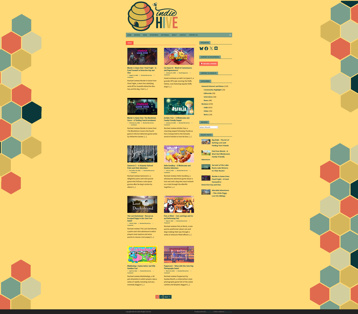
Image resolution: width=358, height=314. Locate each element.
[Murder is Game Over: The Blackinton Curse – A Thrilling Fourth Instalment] (142, 106)
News (145, 35)
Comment (130, 77)
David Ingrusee (183, 73)
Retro (206, 114)
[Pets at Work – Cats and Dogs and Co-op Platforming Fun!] (179, 204)
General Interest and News (212, 86)
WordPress (209, 312)
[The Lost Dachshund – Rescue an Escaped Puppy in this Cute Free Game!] (142, 204)
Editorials (165, 35)
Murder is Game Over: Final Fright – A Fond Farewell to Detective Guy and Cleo (141, 70)
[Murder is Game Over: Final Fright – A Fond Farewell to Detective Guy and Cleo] (142, 56)
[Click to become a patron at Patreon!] (208, 63)
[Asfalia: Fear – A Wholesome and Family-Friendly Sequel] (179, 106)
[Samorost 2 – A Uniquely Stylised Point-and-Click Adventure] (142, 154)
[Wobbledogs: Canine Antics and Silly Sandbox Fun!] (142, 254)
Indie (206, 107)
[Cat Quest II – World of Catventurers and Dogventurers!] (179, 56)
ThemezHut (228, 312)
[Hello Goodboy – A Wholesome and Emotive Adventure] (179, 154)
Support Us (193, 35)
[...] (146, 89)
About (174, 35)
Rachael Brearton (146, 75)
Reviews (137, 35)
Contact (183, 35)
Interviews (154, 35)
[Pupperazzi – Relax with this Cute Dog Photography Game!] (179, 254)
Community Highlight (213, 90)
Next (166, 297)
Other (206, 111)
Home (129, 35)
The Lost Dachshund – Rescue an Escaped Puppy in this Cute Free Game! (140, 218)
